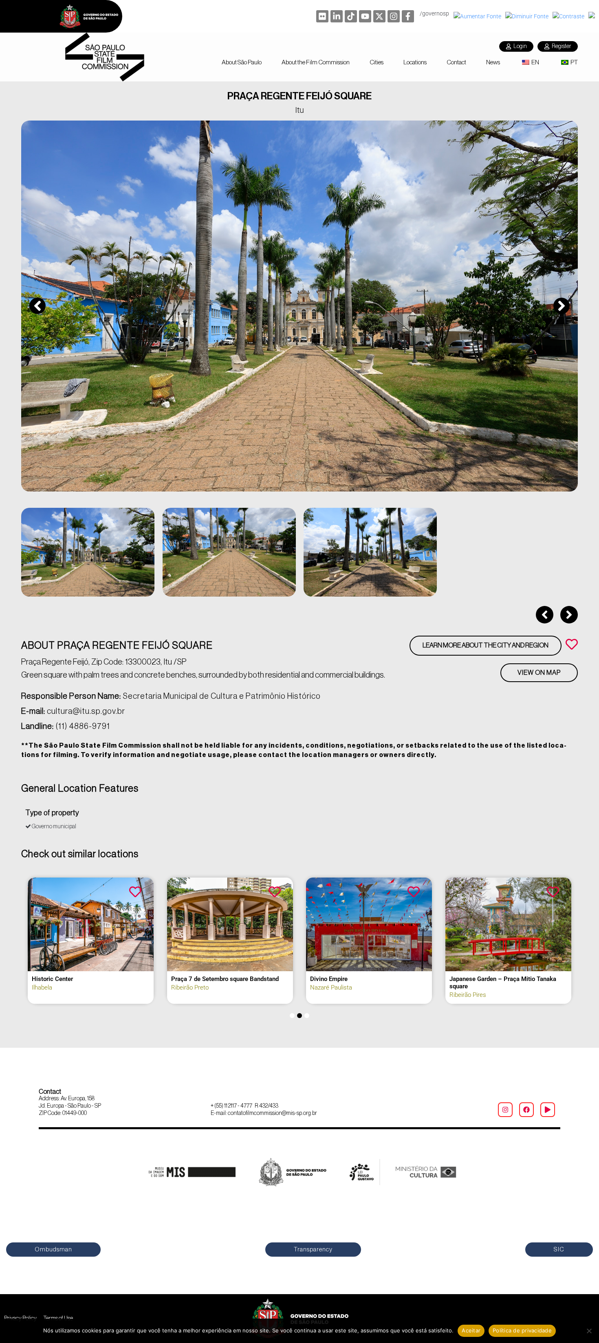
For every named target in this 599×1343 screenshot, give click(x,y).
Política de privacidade (522, 1330)
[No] (589, 1331)
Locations (415, 62)
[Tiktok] (351, 16)
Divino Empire (329, 979)
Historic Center (52, 979)
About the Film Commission (316, 62)
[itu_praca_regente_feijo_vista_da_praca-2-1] (299, 306)
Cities (376, 62)
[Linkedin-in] (336, 16)
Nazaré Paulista (331, 987)
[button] (37, 306)
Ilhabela (42, 987)
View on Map (539, 672)
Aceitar (471, 1330)
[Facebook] (526, 1109)
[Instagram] (394, 16)
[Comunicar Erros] (592, 16)
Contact (456, 62)
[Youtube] (365, 16)
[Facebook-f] (408, 16)
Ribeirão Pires (467, 994)
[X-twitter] (379, 16)
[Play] (547, 1109)
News (493, 62)
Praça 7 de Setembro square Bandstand (225, 979)
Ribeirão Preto (190, 987)
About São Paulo (242, 62)
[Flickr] (322, 16)
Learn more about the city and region (485, 645)
